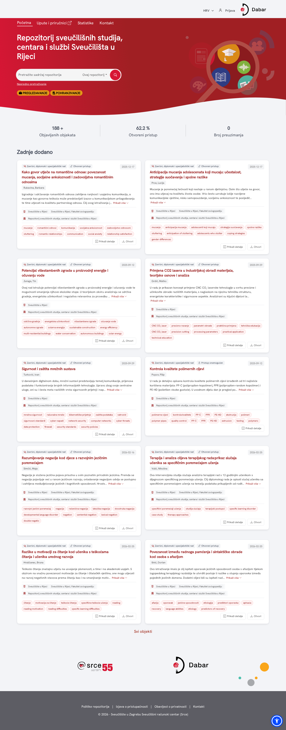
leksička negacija (101, 508)
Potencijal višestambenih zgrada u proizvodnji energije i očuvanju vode (65, 272)
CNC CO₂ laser (159, 325)
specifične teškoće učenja (94, 602)
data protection (32, 426)
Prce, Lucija (158, 183)
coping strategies (236, 233)
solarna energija (56, 327)
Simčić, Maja (31, 468)
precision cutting (180, 331)
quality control (179, 420)
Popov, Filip (158, 374)
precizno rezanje (180, 325)
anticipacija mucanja (175, 227)
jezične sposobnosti (188, 602)
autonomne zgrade (33, 327)
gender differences (161, 239)
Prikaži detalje (107, 241)
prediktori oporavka (228, 602)
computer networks (101, 420)
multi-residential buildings (37, 333)
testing (240, 420)
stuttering (29, 233)
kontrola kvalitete (182, 414)
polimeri (245, 414)
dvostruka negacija (124, 508)
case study (157, 514)
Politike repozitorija (95, 707)
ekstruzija (231, 414)
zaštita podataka (104, 414)
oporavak (168, 602)
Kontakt (107, 22)
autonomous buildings (92, 333)
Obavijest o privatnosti (170, 707)
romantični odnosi (46, 227)
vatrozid (122, 414)
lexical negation (109, 514)
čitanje (27, 602)
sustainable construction (82, 327)
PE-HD (218, 414)
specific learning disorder (243, 508)
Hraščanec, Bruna (33, 562)
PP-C (198, 414)
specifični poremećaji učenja (166, 508)
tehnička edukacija (250, 325)
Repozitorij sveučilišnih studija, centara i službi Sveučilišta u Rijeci (62, 218)
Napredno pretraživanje (31, 84)
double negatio (31, 520)
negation (67, 514)
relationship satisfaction (119, 233)
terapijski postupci (215, 508)
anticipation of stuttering (179, 233)
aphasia (247, 602)
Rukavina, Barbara (34, 187)
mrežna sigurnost (33, 414)
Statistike (86, 22)
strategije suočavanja (231, 227)
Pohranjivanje (67, 93)
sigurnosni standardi (34, 420)
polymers (253, 420)
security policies (89, 426)
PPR (208, 414)
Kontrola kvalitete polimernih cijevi (177, 369)
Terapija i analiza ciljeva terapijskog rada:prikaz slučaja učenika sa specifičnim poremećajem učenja (193, 460)
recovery (156, 608)
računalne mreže (55, 414)
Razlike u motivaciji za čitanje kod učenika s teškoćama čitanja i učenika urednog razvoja (65, 554)
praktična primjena (226, 325)
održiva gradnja (32, 321)
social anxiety (95, 233)
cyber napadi (57, 420)
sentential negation (87, 514)
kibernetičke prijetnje (80, 414)
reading (116, 602)
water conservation (66, 333)
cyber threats (123, 420)
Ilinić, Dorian (158, 562)
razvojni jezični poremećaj (37, 508)
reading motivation (33, 608)
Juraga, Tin (30, 281)
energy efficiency (108, 327)
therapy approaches (178, 514)
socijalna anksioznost (91, 227)
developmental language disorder (41, 514)
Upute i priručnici (55, 22)
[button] (277, 721)
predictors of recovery (213, 608)
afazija (155, 602)
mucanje (28, 227)
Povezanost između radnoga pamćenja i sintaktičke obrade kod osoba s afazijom (196, 554)
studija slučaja (193, 508)
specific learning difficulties (86, 608)
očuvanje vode (108, 321)
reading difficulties (57, 608)
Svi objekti (143, 631)
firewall (48, 426)
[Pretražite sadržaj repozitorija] (115, 75)
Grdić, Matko (159, 281)
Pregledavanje (34, 93)
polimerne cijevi (160, 414)
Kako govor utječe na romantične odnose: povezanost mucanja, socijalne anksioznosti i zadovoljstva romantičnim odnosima (67, 177)
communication (75, 233)
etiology (192, 608)
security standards (66, 426)
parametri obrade (203, 325)
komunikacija (68, 227)
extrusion (227, 420)
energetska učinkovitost (57, 321)
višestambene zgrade (85, 321)
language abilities (174, 608)
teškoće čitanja (68, 602)
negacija (60, 508)
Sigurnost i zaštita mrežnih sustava (48, 369)
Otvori (129, 241)
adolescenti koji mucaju (203, 227)
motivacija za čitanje (45, 602)
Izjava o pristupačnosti (132, 707)
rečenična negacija (78, 508)
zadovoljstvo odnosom (119, 227)
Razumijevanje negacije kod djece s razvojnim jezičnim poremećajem (64, 460)
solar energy (115, 333)
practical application (233, 331)
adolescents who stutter (209, 233)
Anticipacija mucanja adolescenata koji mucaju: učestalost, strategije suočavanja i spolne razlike (195, 174)
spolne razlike (254, 227)
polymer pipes (159, 420)
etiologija (208, 602)
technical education (162, 337)
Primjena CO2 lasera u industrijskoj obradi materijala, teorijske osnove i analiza (191, 272)
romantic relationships (50, 233)
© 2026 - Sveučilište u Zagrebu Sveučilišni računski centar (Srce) (143, 714)
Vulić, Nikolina (159, 468)
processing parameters (206, 331)
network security (77, 420)
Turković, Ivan (31, 374)
